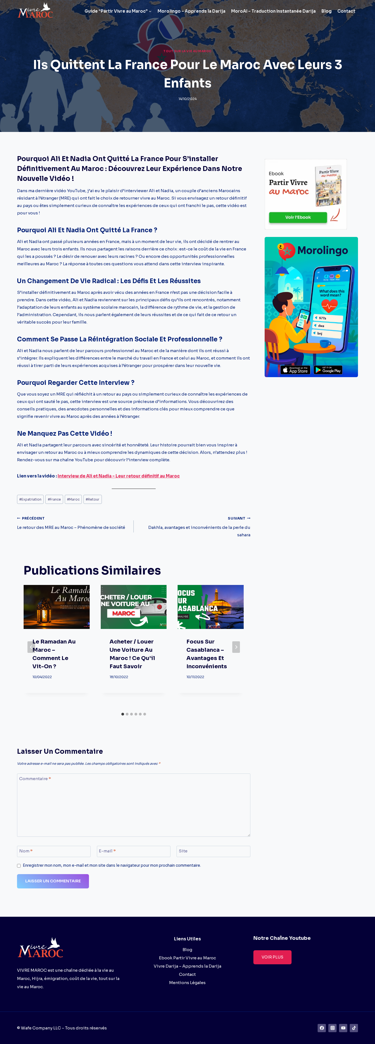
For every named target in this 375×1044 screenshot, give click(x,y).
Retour (92, 499)
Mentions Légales (187, 982)
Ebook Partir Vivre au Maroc (187, 957)
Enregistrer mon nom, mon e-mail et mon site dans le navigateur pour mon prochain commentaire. (112, 865)
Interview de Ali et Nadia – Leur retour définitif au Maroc (119, 476)
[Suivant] (236, 647)
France (54, 499)
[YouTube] (343, 1028)
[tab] (122, 714)
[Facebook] (322, 1028)
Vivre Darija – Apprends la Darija (187, 966)
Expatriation (30, 499)
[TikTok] (354, 1028)
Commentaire (35, 778)
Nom (26, 851)
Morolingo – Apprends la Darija (191, 11)
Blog (326, 11)
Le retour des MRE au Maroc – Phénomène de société (71, 523)
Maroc (73, 499)
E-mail (107, 851)
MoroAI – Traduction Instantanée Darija (273, 11)
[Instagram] (332, 1028)
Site (183, 851)
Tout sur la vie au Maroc (187, 51)
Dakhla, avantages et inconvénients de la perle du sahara (199, 527)
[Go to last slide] (31, 647)
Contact (346, 11)
